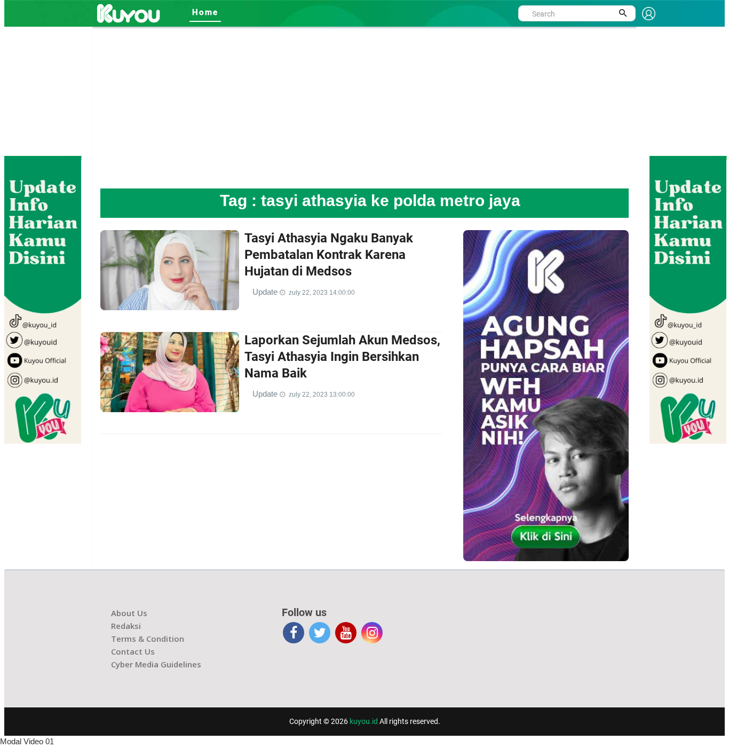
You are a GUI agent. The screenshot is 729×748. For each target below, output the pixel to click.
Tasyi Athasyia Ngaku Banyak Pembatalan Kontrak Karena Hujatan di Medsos (328, 255)
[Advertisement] (364, 108)
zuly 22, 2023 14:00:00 (322, 292)
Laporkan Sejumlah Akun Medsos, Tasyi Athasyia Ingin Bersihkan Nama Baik (342, 357)
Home (205, 12)
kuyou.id (364, 721)
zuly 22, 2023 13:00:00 (322, 394)
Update (266, 291)
